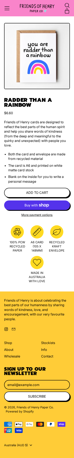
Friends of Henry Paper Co (35, 407)
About (8, 350)
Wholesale (12, 356)
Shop (8, 343)
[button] (67, 5)
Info (44, 350)
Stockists (48, 343)
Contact (47, 356)
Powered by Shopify (20, 411)
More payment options (37, 215)
